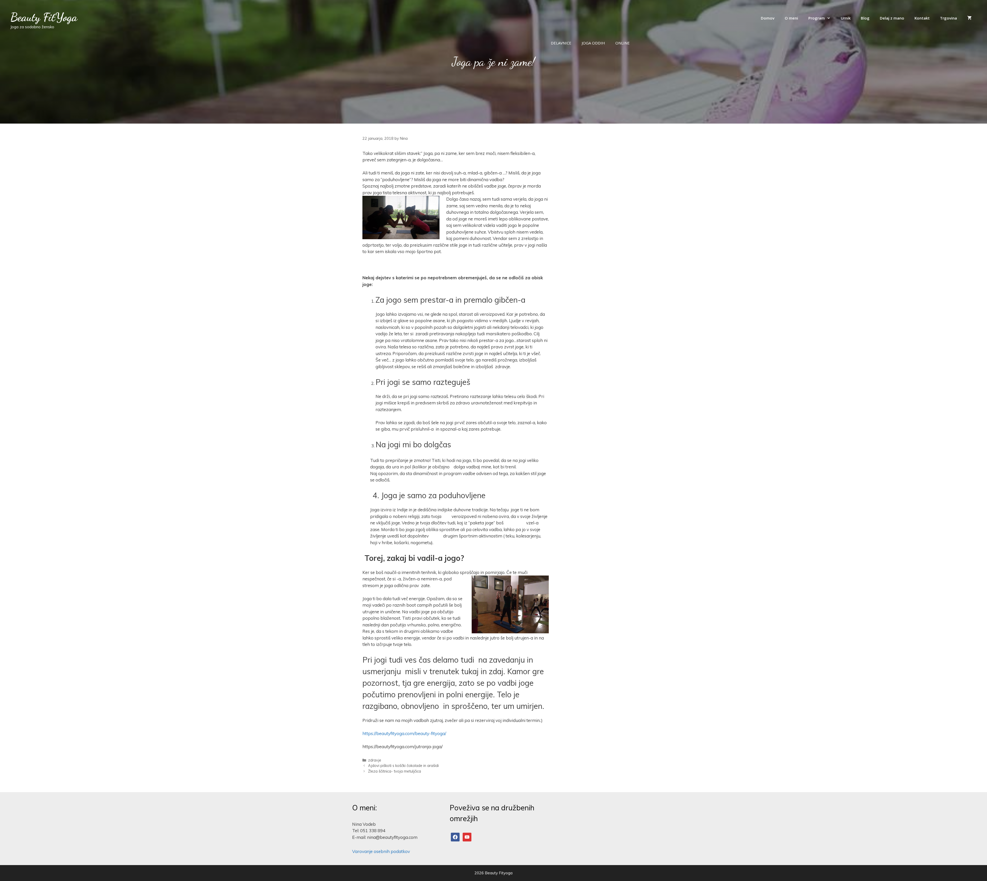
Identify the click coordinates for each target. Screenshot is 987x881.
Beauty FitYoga (43, 17)
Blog (865, 18)
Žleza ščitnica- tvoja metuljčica (394, 771)
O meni (791, 18)
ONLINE (622, 42)
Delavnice (561, 42)
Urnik (846, 18)
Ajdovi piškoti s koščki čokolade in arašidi (403, 765)
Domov (767, 18)
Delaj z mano (892, 18)
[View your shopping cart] (969, 18)
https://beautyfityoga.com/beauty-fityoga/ (404, 733)
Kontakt (922, 18)
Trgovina (948, 18)
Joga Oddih (593, 42)
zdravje (374, 760)
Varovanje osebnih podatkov (381, 851)
